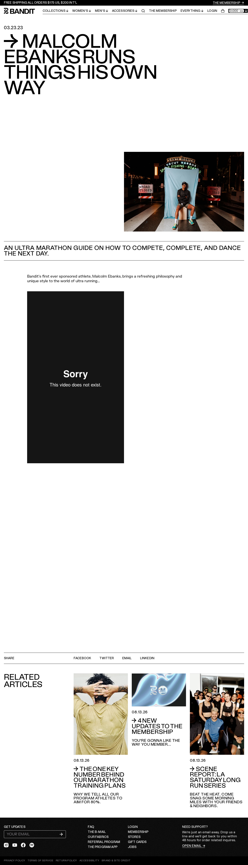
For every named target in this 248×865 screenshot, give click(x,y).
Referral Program (104, 842)
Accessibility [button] (89, 860)
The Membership (227, 2)
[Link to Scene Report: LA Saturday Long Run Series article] (217, 741)
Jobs (132, 847)
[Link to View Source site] (116, 860)
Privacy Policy (14, 860)
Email (127, 658)
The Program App (102, 847)
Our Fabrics (98, 837)
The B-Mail (97, 832)
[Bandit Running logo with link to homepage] (23, 11)
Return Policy (66, 860)
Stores (134, 837)
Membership (138, 832)
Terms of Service (40, 860)
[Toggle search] (143, 11)
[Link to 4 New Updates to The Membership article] (159, 710)
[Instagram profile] (6, 845)
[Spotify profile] (31, 845)
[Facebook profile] (23, 845)
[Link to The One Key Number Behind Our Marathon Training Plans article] (101, 739)
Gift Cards (137, 842)
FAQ (91, 827)
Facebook (82, 658)
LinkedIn (147, 658)
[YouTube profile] (14, 845)
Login (212, 10)
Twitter (106, 658)
